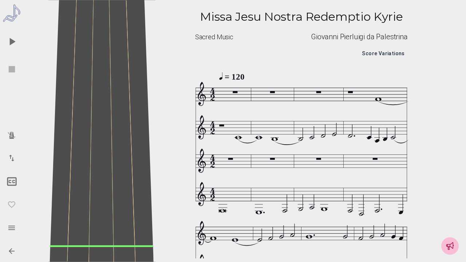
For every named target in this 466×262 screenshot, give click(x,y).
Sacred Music (214, 37)
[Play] (12, 41)
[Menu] (12, 228)
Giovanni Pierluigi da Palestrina (359, 36)
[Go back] (12, 251)
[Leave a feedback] (450, 246)
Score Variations (383, 53)
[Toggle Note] (12, 181)
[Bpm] (12, 135)
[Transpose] (12, 158)
